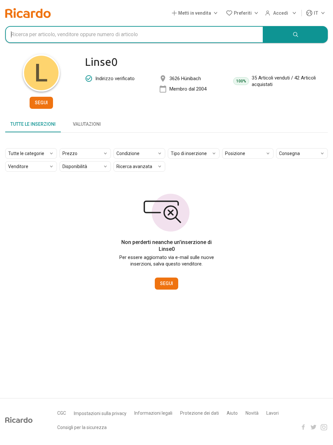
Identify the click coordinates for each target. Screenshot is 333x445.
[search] (295, 34)
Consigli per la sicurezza (82, 427)
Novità (252, 413)
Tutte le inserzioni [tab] (33, 124)
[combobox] (134, 34)
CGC (61, 413)
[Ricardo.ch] (28, 13)
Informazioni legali (153, 413)
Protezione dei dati (199, 413)
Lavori (272, 413)
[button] (196, 13)
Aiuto (232, 413)
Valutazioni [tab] (87, 124)
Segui (41, 102)
